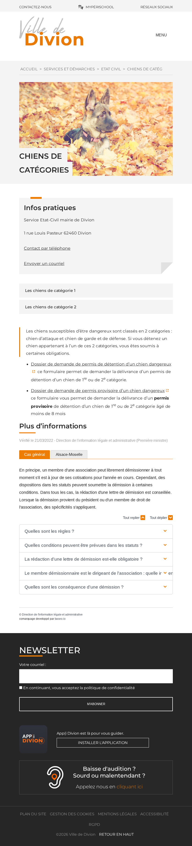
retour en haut (116, 834)
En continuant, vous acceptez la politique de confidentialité (79, 688)
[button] (96, 531)
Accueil (28, 69)
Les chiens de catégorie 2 (50, 307)
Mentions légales (117, 814)
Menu (161, 35)
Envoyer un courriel (44, 263)
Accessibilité (154, 814)
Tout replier (131, 518)
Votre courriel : (32, 664)
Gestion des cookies (72, 814)
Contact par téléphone (47, 248)
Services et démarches (69, 69)
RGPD (94, 824)
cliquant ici (130, 786)
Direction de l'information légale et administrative (52, 614)
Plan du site (33, 814)
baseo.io (60, 618)
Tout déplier (159, 518)
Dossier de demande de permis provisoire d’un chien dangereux (98, 390)
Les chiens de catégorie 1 (50, 290)
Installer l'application (103, 742)
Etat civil (111, 69)
